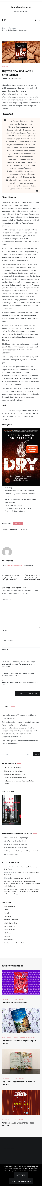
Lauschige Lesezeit (21, 7)
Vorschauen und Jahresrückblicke (15, 943)
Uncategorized (8, 939)
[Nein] (39, 1175)
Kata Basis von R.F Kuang (12, 768)
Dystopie (24, 530)
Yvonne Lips (7, 561)
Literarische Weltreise (11, 919)
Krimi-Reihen (8, 916)
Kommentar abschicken (27, 693)
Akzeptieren (21, 1175)
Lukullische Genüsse (10, 923)
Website (5, 649)
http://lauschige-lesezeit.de (15, 565)
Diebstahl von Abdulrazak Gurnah (15, 774)
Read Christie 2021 (10, 926)
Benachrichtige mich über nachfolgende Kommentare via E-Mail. (18, 674)
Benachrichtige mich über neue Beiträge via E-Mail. (20, 684)
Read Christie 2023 (10, 929)
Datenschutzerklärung (10, 1148)
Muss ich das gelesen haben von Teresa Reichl (32, 577)
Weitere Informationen (21, 1181)
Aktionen (6, 910)
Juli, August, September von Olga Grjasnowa (10, 577)
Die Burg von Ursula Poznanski (20, 878)
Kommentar (7, 599)
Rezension (5, 67)
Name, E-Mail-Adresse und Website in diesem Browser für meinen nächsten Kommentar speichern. (19, 664)
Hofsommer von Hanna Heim (13, 771)
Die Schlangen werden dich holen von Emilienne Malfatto (19, 782)
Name (4, 631)
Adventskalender (9, 906)
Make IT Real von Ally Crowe (14, 1002)
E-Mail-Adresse (8, 640)
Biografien (7, 913)
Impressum (6, 1144)
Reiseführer (7, 933)
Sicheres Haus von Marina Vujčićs (15, 777)
